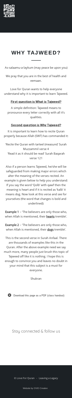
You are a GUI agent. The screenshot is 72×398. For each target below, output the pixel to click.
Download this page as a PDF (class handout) (38, 295)
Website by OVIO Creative (35, 388)
